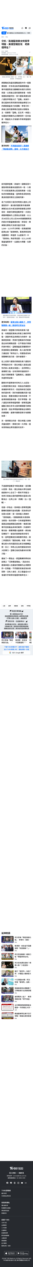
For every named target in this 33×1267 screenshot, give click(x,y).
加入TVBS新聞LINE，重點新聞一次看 (16, 649)
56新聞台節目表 (6, 1196)
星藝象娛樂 (4, 1233)
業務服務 (4, 1241)
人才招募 (4, 1228)
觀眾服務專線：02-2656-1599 (16, 1178)
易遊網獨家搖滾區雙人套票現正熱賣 (16, 616)
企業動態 (4, 1225)
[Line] (11, 1183)
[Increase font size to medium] (22, 28)
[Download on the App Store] (10, 1253)
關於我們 (4, 1193)
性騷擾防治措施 (5, 1208)
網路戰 (16, 606)
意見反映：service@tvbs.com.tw (16, 1176)
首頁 (2, 37)
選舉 (9, 606)
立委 (4, 606)
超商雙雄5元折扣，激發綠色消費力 (16, 624)
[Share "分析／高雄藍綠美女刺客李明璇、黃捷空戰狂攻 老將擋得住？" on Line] (26, 28)
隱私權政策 (4, 1205)
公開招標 (4, 1238)
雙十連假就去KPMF (16, 614)
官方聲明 (4, 1243)
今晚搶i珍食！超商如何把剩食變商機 (16, 626)
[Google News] (25, 1183)
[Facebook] (7, 1183)
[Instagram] (18, 1183)
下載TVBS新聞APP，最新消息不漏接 (16, 647)
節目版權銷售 (5, 1235)
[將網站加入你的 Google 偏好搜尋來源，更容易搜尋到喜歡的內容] (16, 652)
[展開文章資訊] (30, 52)
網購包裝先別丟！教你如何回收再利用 (16, 628)
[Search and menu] (29, 28)
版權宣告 (4, 1213)
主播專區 (4, 1230)
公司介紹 (4, 1222)
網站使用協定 (5, 1210)
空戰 (22, 606)
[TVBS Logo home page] (8, 28)
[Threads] (14, 1183)
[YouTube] (22, 1183)
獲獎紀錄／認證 (5, 1246)
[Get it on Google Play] (23, 1253)
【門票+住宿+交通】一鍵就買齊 (16, 618)
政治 (7, 37)
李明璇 (29, 606)
